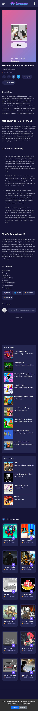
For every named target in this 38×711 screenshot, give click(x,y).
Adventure (30, 293)
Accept (15, 707)
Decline (23, 707)
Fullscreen (10, 82)
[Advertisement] (15, 329)
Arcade (18, 293)
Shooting (9, 297)
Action (8, 293)
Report (28, 77)
